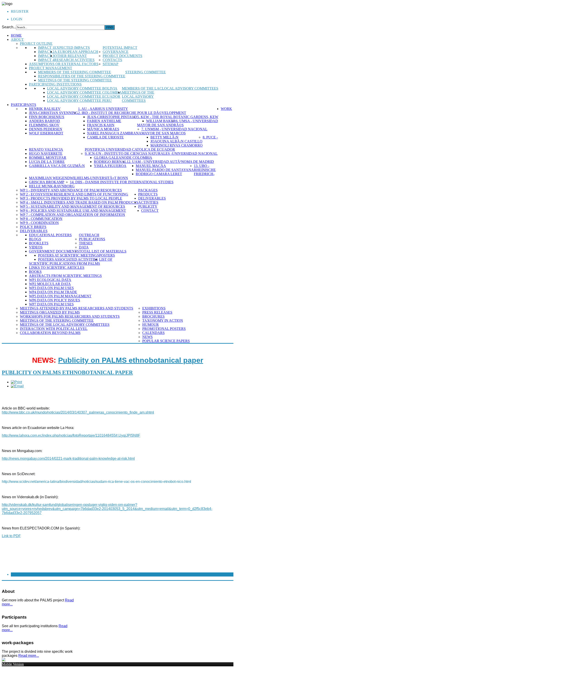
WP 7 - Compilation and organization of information (72, 215)
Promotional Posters (164, 329)
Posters (107, 255)
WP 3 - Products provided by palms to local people (71, 198)
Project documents (122, 56)
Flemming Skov (44, 125)
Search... (9, 27)
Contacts (112, 60)
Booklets (38, 243)
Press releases (157, 312)
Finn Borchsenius (46, 117)
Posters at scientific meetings (68, 255)
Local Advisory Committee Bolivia (82, 88)
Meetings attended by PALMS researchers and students (76, 308)
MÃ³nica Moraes (103, 129)
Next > (17, 574)
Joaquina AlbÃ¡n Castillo (176, 141)
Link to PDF (11, 536)
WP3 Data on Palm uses (51, 288)
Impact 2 (46, 52)
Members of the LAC (142, 88)
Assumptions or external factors (63, 64)
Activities (148, 202)
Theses (86, 243)
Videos (36, 247)
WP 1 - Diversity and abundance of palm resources (71, 190)
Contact (150, 210)
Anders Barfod (44, 121)
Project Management (50, 68)
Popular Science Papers (166, 341)
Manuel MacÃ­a (151, 166)
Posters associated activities (68, 259)
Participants (23, 105)
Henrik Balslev (45, 109)
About (17, 39)
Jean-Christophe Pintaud (112, 117)
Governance (115, 52)
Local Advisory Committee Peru (79, 100)
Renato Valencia (46, 149)
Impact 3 (46, 56)
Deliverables (33, 231)
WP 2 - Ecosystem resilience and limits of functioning (74, 194)
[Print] (16, 382)
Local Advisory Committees (190, 88)
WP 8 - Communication (41, 219)
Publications (92, 239)
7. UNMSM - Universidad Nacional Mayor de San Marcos (174, 131)
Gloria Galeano (110, 158)
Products (148, 194)
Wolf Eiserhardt (46, 133)
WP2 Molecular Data (50, 284)
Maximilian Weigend (49, 178)
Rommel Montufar (47, 158)
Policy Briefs (33, 227)
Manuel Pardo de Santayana (165, 170)
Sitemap (110, 64)
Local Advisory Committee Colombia (84, 92)
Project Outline (36, 43)
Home (16, 35)
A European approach (76, 52)
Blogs (35, 239)
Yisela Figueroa (110, 166)
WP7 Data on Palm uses (51, 304)
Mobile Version (13, 664)
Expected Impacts (72, 48)
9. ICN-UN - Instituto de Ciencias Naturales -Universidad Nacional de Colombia (151, 156)
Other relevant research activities (74, 58)
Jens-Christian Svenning (53, 113)
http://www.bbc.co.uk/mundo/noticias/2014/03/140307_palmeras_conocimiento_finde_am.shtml (78, 412)
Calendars (153, 333)
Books (35, 272)
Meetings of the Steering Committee (75, 80)
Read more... (28, 656)
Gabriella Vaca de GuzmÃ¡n (57, 166)
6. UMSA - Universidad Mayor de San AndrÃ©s (177, 123)
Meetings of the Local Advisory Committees (138, 96)
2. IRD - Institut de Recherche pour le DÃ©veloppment (132, 113)
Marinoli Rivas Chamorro (176, 145)
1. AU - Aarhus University (103, 109)
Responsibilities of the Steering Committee (81, 76)
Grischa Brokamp (46, 182)
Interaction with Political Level (54, 329)
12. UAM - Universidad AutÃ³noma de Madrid (170, 162)
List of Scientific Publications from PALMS (70, 261)
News (147, 337)
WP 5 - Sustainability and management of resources (72, 206)
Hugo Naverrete (45, 153)
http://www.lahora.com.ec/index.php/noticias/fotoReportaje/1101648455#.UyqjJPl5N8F (71, 435)
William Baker (161, 121)
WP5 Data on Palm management (60, 296)
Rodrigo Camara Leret (159, 174)
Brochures (153, 316)
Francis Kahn (100, 125)
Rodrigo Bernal (110, 162)
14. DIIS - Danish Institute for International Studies (121, 182)
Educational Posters (50, 235)
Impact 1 (46, 48)
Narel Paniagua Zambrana (114, 133)
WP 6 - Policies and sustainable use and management (73, 210)
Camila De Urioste (105, 137)
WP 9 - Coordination (39, 223)
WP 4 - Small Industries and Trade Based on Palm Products (79, 202)
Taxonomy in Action (162, 320)
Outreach (89, 235)
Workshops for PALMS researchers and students (70, 316)
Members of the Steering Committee (74, 72)
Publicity (147, 206)
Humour (150, 324)
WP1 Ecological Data (50, 280)
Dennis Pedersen (45, 129)
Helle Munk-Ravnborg (52, 186)
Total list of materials (102, 251)
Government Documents (54, 251)
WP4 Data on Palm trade (53, 292)
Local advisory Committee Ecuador (83, 96)
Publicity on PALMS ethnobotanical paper (130, 360)
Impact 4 (46, 60)
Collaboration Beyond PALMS (50, 333)
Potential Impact (120, 48)
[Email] (17, 386)
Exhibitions (154, 308)
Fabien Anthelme (104, 121)
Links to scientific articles (56, 267)
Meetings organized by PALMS (50, 312)
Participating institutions (55, 84)
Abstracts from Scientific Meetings (65, 276)
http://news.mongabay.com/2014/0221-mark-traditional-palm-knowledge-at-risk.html (68, 458)
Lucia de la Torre (47, 162)
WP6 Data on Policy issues (54, 300)
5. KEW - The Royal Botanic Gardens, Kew (177, 117)
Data (84, 247)
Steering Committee (145, 72)
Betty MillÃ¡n (164, 137)
